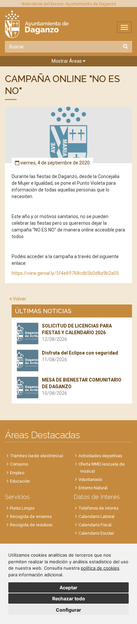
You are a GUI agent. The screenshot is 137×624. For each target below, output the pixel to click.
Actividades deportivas (100, 456)
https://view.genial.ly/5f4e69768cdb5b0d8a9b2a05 (65, 273)
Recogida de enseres (31, 516)
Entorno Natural (92, 488)
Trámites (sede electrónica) (36, 456)
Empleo (17, 473)
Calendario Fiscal (94, 525)
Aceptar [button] (68, 587)
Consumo (19, 464)
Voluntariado (90, 479)
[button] (68, 61)
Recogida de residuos (31, 525)
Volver (19, 298)
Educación (20, 481)
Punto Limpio (22, 508)
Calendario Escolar (96, 533)
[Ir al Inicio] (68, 24)
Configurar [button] (68, 610)
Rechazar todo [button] (68, 598)
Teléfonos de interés (98, 508)
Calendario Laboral (96, 516)
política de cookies (100, 568)
